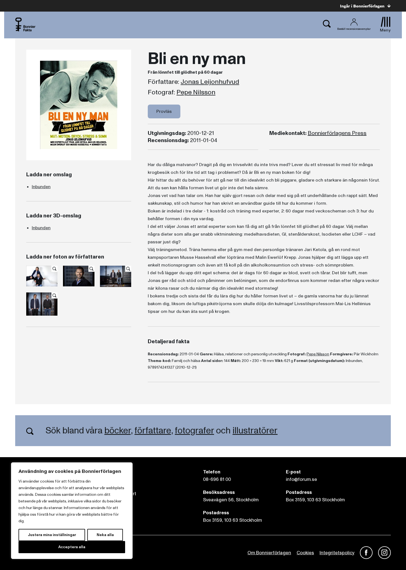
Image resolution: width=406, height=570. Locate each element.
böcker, (118, 431)
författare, (154, 431)
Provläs (164, 111)
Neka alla (105, 534)
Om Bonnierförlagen (269, 553)
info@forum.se (301, 479)
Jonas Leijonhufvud (210, 82)
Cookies (305, 553)
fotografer (194, 431)
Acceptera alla (71, 547)
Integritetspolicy (337, 553)
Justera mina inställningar (52, 534)
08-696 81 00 (217, 479)
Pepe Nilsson (195, 92)
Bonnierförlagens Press (337, 133)
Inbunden (41, 187)
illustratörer (255, 431)
